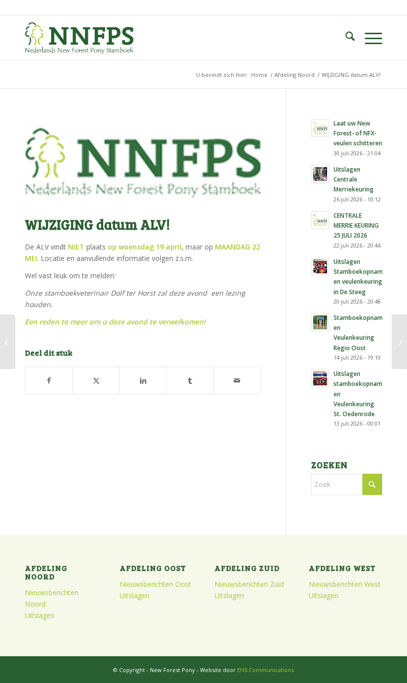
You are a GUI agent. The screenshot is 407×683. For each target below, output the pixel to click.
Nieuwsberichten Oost (155, 584)
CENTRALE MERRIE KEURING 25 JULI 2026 (356, 225)
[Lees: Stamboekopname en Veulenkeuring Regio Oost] (320, 322)
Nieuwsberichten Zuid (249, 584)
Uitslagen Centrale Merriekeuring (354, 179)
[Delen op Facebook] (48, 380)
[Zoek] (345, 37)
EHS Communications (265, 670)
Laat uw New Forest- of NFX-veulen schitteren (358, 133)
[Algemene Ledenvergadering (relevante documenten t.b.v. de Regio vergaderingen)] (7, 341)
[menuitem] (345, 37)
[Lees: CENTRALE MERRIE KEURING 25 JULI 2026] (320, 220)
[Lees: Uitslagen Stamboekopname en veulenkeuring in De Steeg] (320, 266)
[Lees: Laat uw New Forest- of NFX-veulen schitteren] (320, 128)
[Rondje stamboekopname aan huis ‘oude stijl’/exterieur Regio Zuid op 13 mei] (399, 341)
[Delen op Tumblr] (190, 380)
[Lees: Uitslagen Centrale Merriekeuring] (320, 174)
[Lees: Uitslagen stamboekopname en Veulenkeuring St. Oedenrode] (320, 378)
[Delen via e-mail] (237, 380)
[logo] (79, 37)
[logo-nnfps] (143, 162)
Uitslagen (40, 615)
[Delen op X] (96, 380)
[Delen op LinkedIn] (143, 380)
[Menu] (368, 37)
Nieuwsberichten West (345, 584)
